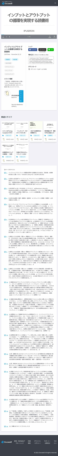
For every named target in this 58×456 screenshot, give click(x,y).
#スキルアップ (9, 74)
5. (6, 204)
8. (6, 252)
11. (7, 299)
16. (7, 372)
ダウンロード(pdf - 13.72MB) (39, 69)
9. (6, 269)
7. (6, 237)
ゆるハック (8, 135)
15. (7, 364)
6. (6, 220)
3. (6, 189)
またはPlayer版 (42, 51)
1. (6, 173)
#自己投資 (8, 63)
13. (7, 335)
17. (7, 400)
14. (7, 354)
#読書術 (7, 59)
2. (6, 179)
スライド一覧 (20, 96)
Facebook (33, 49)
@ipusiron (14, 97)
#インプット (8, 70)
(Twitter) (43, 49)
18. (7, 411)
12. (7, 315)
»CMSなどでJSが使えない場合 (41, 54)
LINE (52, 49)
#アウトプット (9, 67)
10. (7, 282)
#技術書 (15, 59)
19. (7, 426)
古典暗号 (50, 135)
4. (6, 198)
